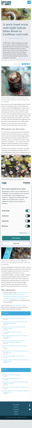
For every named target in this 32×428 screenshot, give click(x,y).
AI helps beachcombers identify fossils (12, 332)
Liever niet (16, 243)
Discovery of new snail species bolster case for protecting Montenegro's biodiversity (14, 341)
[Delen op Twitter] (25, 64)
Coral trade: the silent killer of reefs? (11, 378)
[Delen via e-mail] (29, 64)
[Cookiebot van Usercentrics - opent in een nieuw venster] (23, 183)
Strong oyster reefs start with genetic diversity (14, 318)
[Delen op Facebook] (23, 64)
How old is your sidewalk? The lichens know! (13, 356)
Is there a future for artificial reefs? (11, 375)
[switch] (27, 216)
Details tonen (23, 233)
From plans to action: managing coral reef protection (16, 387)
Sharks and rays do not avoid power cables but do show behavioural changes (15, 322)
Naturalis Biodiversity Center (16, 38)
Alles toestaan (16, 238)
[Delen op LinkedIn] (27, 64)
